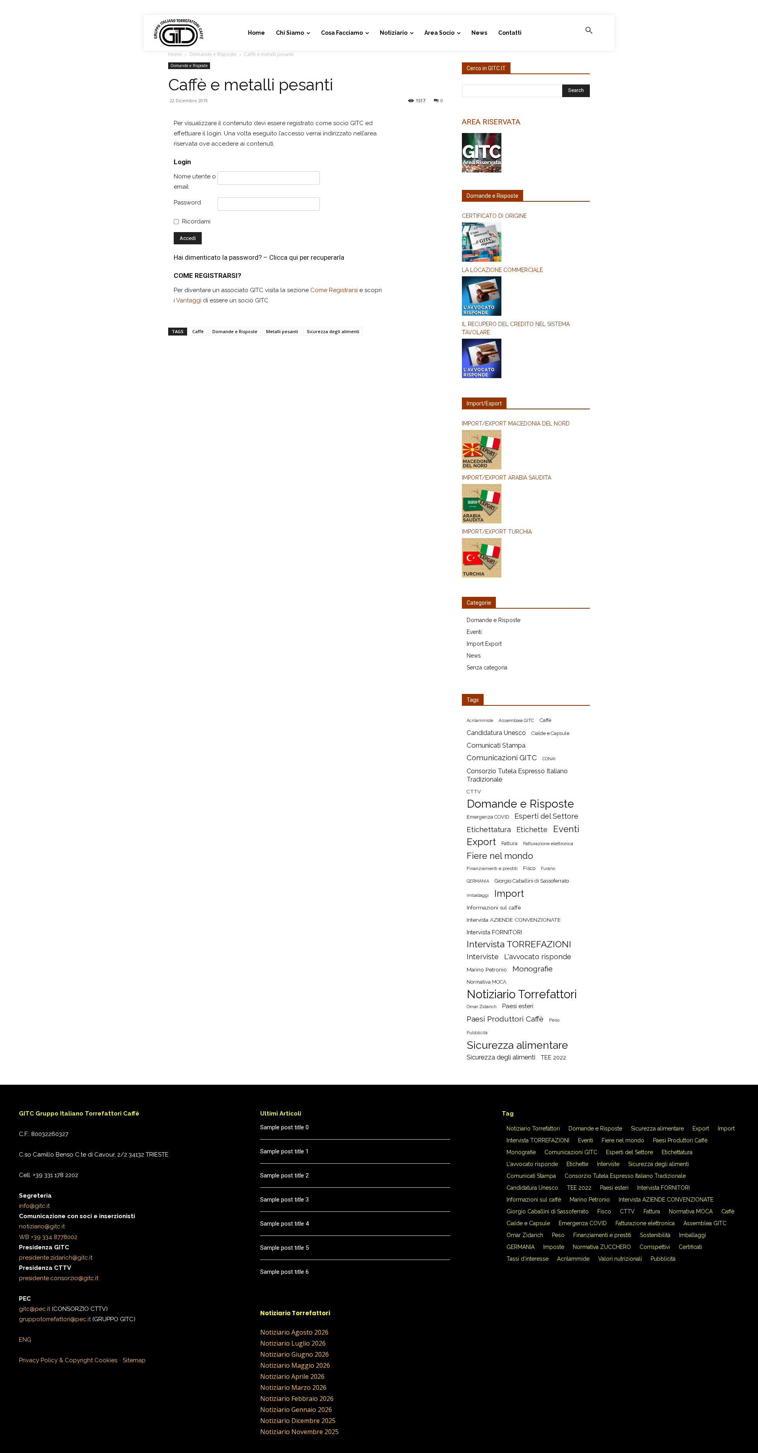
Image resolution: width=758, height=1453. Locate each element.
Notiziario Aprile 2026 (292, 1376)
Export (481, 842)
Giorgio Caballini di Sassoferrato (532, 881)
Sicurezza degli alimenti (333, 331)
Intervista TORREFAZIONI (519, 944)
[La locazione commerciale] (526, 297)
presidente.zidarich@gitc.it (55, 1257)
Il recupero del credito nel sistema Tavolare (516, 328)
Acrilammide (480, 720)
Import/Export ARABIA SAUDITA (506, 477)
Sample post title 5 (284, 1247)
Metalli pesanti (282, 331)
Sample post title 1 (284, 1151)
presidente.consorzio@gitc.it (58, 1278)
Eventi (474, 632)
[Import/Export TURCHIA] (526, 559)
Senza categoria (487, 667)
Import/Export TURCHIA (497, 532)
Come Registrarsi (334, 290)
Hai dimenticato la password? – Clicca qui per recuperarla (259, 257)
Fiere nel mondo (500, 856)
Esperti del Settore (546, 816)
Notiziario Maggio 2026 (295, 1365)
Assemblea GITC (516, 720)
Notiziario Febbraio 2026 (297, 1398)
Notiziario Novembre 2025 (299, 1431)
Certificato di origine (494, 216)
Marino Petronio (487, 969)
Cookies (105, 1360)
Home (175, 54)
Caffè (198, 331)
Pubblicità (477, 1032)
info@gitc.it (34, 1205)
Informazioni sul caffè (494, 907)
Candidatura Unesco (496, 733)
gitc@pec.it (34, 1308)
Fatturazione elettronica (548, 843)
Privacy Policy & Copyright (56, 1360)
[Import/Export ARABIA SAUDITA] (526, 505)
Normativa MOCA (487, 982)
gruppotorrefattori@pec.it (55, 1319)
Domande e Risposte (213, 54)
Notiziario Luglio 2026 (293, 1343)
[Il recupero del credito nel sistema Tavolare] (526, 360)
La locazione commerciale (502, 270)
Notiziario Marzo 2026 (293, 1387)
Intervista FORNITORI (494, 932)
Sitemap (134, 1360)
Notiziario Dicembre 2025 (298, 1420)
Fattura (509, 843)
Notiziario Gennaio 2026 (296, 1409)
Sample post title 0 (284, 1127)
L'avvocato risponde (537, 956)
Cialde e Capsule (550, 733)
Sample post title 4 (284, 1223)
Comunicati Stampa (496, 745)
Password (187, 202)
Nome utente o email (195, 181)
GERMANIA (478, 881)
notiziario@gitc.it (42, 1226)
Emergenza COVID (488, 817)
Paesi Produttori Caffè (505, 1019)
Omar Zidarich (482, 1006)
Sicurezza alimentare (517, 1045)
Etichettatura (489, 829)
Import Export (484, 644)
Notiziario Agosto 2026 (294, 1332)
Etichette (532, 829)
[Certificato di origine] (526, 243)
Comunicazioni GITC (502, 758)
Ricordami (196, 221)
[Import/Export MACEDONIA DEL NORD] (526, 451)
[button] (589, 31)
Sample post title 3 (284, 1199)
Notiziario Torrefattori (522, 994)
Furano (548, 868)
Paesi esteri (517, 1006)
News (474, 655)
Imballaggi (478, 895)
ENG (25, 1339)
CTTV (474, 792)
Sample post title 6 (284, 1271)
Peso (554, 1020)
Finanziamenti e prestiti (492, 868)
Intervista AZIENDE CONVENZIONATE (514, 920)
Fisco (529, 868)
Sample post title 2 (284, 1175)
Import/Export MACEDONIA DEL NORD (516, 423)
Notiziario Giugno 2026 (294, 1354)
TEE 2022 (553, 1057)
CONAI (548, 758)
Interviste (483, 956)
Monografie (532, 969)
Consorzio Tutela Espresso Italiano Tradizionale (517, 775)
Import (509, 893)
